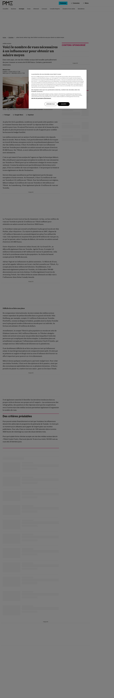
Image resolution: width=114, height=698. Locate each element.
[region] (58, 89)
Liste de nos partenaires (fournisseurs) (41, 98)
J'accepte (63, 104)
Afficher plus (50, 104)
